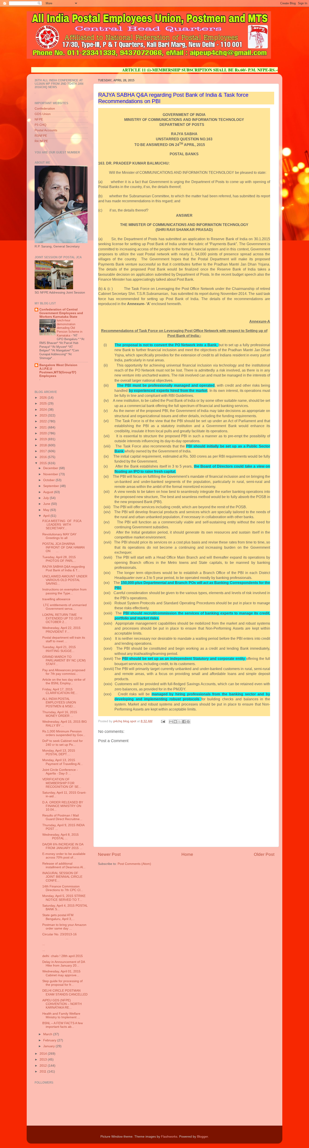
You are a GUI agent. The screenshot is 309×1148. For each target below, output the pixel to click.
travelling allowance (56, 599)
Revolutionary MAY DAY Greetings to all (59, 536)
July (46, 498)
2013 (44, 1059)
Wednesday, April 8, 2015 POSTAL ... (60, 836)
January (49, 1046)
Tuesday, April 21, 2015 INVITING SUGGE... (59, 648)
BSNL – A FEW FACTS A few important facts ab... (62, 1024)
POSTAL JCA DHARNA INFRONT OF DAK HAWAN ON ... (63, 547)
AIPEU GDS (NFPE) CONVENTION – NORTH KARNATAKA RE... (62, 1004)
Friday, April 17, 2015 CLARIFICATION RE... (60, 691)
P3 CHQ (40, 125)
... (43, 944)
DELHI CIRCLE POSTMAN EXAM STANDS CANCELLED (65, 992)
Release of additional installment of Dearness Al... (64, 865)
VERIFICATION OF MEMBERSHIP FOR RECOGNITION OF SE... (61, 783)
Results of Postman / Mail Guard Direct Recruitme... (62, 817)
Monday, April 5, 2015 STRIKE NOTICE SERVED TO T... (64, 897)
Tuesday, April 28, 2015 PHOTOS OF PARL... (59, 558)
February (50, 1040)
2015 (44, 463)
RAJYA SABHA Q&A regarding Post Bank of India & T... (63, 568)
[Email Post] (162, 721)
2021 (44, 427)
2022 (44, 421)
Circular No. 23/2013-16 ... (59, 936)
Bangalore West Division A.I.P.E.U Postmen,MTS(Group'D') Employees (58, 370)
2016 (44, 457)
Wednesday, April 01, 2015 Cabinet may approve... (61, 973)
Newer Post (109, 854)
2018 (44, 445)
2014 (44, 1053)
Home (187, 854)
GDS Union (43, 114)
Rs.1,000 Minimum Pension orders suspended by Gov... (63, 733)
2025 (44, 403)
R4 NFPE (41, 141)
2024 (44, 409)
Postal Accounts (46, 130)
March (48, 1034)
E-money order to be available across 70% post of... (64, 855)
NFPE (39, 119)
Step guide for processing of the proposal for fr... (62, 982)
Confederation (45, 108)
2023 (44, 415)
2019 (44, 439)
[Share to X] (179, 721)
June (47, 504)
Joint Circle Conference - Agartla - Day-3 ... (60, 771)
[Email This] (171, 721)
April (46, 516)
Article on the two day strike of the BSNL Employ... (63, 681)
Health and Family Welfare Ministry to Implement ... (61, 1015)
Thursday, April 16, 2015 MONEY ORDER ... (59, 714)
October (49, 480)
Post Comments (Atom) (134, 864)
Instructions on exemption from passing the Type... (64, 591)
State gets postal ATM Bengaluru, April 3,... (58, 916)
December (51, 468)
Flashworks (169, 1136)
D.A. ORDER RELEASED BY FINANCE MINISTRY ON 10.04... (62, 806)
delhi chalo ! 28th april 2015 (62, 956)
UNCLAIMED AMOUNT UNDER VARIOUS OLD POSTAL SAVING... (64, 580)
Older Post (264, 854)
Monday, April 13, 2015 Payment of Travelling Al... (62, 761)
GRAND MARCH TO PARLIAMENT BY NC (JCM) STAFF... (64, 660)
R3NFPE (41, 135)
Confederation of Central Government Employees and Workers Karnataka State (61, 313)
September (51, 486)
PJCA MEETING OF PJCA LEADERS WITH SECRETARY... (61, 524)
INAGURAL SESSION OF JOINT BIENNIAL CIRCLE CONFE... (62, 876)
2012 (44, 1065)
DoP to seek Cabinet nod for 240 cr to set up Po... (62, 742)
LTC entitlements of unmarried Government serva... (64, 606)
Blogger (202, 1136)
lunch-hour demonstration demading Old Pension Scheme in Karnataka (69, 328)
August (48, 492)
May (46, 510)
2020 (44, 433)
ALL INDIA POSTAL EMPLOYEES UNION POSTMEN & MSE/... (59, 702)
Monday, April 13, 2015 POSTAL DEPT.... (58, 752)
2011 (43, 1071)
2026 (44, 397)
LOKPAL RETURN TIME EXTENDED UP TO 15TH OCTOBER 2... (62, 618)
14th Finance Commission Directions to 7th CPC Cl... (62, 888)
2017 (44, 451)
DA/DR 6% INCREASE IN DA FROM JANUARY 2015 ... (62, 846)
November (51, 474)
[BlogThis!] (175, 721)
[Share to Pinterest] (188, 721)
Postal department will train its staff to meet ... (63, 639)
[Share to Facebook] (184, 721)
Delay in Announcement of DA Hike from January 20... (63, 963)
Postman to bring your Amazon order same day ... (64, 926)
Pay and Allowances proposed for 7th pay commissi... (63, 671)
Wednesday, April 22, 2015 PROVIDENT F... (61, 629)
